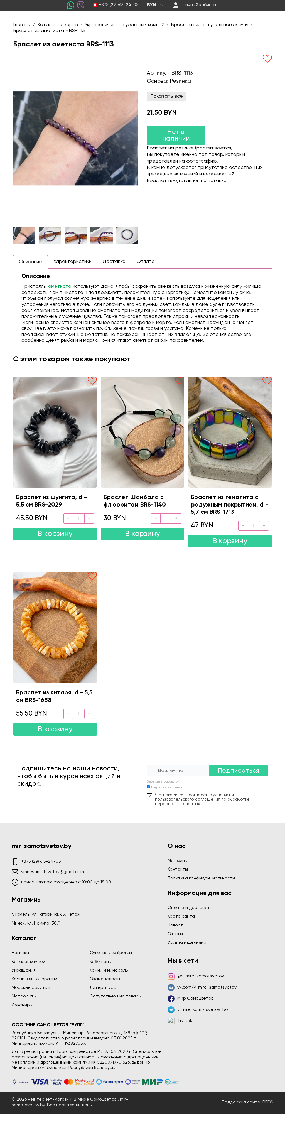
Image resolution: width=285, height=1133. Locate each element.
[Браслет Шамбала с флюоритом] (142, 432)
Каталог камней (28, 962)
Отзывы (175, 934)
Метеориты (24, 996)
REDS (267, 1102)
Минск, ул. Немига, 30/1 (36, 923)
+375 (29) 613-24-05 (119, 5)
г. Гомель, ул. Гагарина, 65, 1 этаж (46, 914)
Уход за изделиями (187, 942)
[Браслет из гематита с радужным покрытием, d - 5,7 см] (230, 432)
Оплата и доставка (188, 908)
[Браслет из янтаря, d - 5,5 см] (55, 627)
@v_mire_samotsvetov (200, 976)
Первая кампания (166, 787)
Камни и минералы (109, 970)
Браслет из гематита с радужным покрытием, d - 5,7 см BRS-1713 (229, 504)
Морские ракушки (31, 987)
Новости (176, 925)
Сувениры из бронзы (111, 953)
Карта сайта (181, 916)
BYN (151, 5)
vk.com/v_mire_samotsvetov (207, 987)
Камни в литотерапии (34, 979)
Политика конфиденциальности (201, 878)
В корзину (55, 534)
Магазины (178, 861)
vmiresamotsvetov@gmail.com (52, 872)
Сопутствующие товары (115, 996)
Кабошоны (101, 962)
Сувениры (22, 1005)
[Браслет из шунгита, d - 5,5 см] (55, 432)
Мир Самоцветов (195, 998)
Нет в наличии (176, 135)
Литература (103, 987)
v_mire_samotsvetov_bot (203, 1009)
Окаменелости (106, 979)
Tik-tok (184, 1021)
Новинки (20, 953)
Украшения (24, 970)
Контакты (178, 869)
